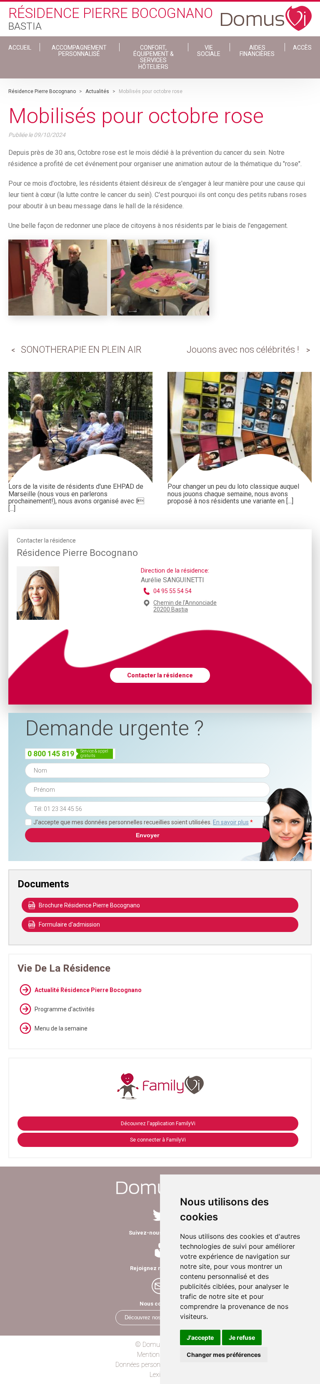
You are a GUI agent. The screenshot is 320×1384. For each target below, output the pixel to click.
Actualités (97, 91)
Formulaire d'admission (69, 924)
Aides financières (257, 50)
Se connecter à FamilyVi (158, 1140)
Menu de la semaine (61, 1028)
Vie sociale (208, 50)
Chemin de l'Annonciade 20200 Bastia (185, 606)
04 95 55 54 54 (172, 591)
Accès (302, 47)
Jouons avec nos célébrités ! (243, 349)
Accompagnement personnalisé (79, 50)
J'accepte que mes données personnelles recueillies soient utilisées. (143, 822)
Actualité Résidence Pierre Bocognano (88, 990)
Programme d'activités (65, 1009)
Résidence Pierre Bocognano (42, 91)
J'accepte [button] (200, 1337)
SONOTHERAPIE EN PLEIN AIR (81, 349)
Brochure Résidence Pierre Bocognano (89, 905)
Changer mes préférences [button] (224, 1354)
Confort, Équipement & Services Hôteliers (153, 57)
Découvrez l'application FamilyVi (158, 1123)
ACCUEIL (19, 47)
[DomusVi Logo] (266, 14)
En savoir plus (231, 822)
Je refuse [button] (242, 1337)
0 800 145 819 (51, 753)
